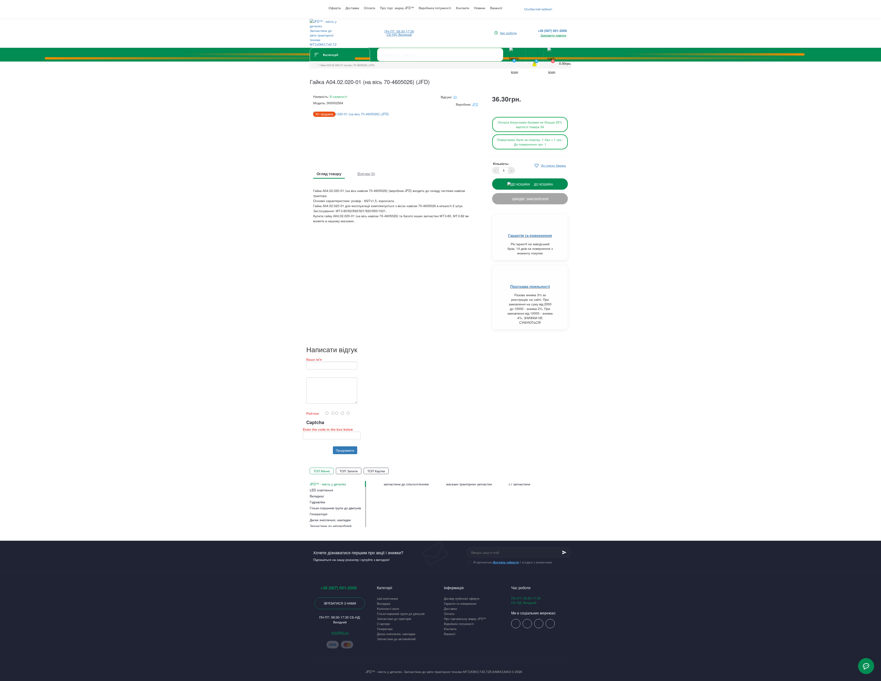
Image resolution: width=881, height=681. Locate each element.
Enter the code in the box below (328, 429)
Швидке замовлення (530, 199)
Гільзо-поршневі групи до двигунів (401, 613)
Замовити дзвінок (553, 35)
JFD (475, 104)
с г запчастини (519, 484)
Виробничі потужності (435, 8)
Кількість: (501, 163)
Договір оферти (506, 562)
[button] (399, 33)
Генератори (385, 629)
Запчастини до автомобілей (396, 639)
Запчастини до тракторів (394, 618)
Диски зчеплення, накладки (396, 634)
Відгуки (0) (366, 173)
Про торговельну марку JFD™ (465, 618)
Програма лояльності (530, 286)
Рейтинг (312, 413)
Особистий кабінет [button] (538, 9)
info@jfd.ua (339, 632)
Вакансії (496, 8)
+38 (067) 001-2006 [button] (338, 588)
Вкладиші (383, 603)
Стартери (383, 624)
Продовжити (345, 450)
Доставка (352, 8)
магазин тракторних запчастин (469, 484)
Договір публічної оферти (461, 598)
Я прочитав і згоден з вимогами (512, 562)
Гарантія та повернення (530, 235)
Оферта (335, 8)
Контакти (462, 8)
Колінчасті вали (388, 608)
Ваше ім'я (314, 359)
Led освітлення (387, 598)
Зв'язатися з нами (339, 603)
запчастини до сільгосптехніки (406, 484)
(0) (455, 97)
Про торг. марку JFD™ (397, 8)
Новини (479, 8)
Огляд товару (329, 173)
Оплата (369, 8)
